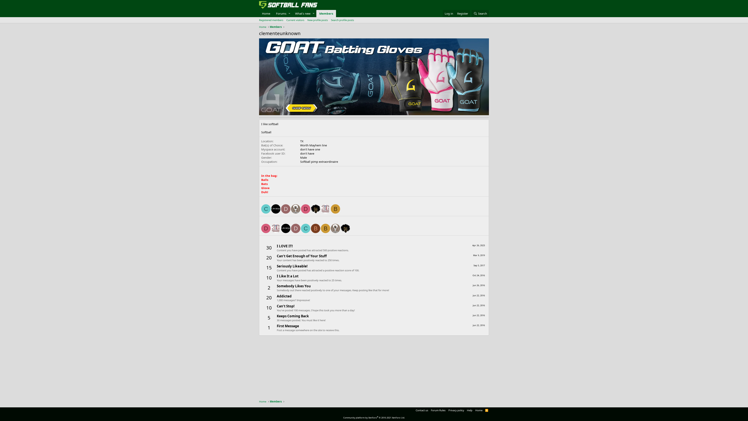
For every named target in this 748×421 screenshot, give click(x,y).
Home (266, 13)
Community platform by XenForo (374, 417)
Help (469, 410)
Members (326, 13)
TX (301, 141)
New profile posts (317, 20)
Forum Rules (438, 410)
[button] (289, 13)
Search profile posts (342, 20)
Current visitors (295, 20)
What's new (302, 13)
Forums (281, 13)
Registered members (271, 20)
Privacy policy (456, 410)
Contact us (422, 410)
